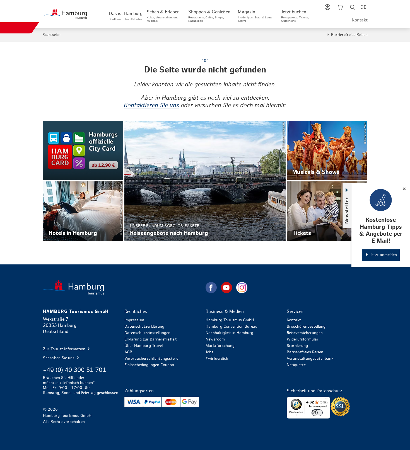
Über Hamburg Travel (143, 346)
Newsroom (215, 339)
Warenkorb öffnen (340, 8)
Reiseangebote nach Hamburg (205, 181)
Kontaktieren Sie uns (151, 105)
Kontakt (360, 20)
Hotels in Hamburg (83, 211)
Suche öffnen (352, 8)
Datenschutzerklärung (144, 327)
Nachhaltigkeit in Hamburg (229, 333)
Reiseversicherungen (305, 333)
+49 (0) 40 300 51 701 (74, 370)
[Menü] (327, 400)
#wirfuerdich (217, 359)
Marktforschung (220, 346)
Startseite (51, 35)
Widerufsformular (303, 339)
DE (363, 7)
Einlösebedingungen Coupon (149, 365)
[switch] (317, 412)
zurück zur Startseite (123, 287)
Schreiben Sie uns (59, 358)
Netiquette (296, 365)
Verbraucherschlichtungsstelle (151, 359)
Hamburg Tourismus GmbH (230, 320)
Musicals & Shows (327, 150)
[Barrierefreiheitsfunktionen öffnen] (327, 8)
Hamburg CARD (83, 150)
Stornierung (297, 346)
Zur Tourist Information (64, 349)
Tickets (327, 211)
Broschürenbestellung (306, 327)
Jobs (209, 352)
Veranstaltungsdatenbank (310, 359)
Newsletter (346, 210)
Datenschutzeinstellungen (147, 333)
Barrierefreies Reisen (349, 35)
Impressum (134, 320)
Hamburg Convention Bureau (231, 327)
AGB (128, 352)
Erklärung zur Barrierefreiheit (150, 339)
